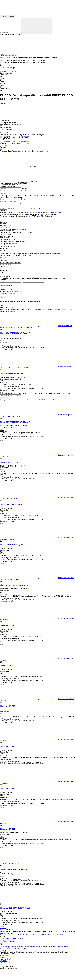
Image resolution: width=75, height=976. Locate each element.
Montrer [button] (14, 137)
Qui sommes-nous (6, 938)
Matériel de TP (38, 935)
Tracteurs (3, 935)
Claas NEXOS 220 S (9, 462)
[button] (37, 44)
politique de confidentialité (34, 212)
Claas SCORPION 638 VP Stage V (15, 333)
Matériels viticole (66, 935)
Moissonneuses (12, 935)
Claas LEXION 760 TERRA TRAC (14, 869)
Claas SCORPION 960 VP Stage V (15, 422)
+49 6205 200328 (23, 141)
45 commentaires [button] (6, 66)
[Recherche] (36, 26)
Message (23, 204)
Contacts (20, 938)
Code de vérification (37, 208)
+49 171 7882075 (23, 137)
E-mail (23, 199)
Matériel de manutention (51, 935)
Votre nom (24, 188)
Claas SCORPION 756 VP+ (11, 373)
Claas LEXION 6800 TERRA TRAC (15, 908)
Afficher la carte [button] (35, 166)
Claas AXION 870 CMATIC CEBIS (14, 585)
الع (1, 943)
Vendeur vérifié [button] (5, 120)
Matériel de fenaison (25, 935)
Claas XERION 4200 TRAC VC (13, 504)
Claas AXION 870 (7, 625)
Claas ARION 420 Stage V (11, 545)
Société (24, 191)
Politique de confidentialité (32, 947)
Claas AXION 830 (7, 666)
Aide (14, 938)
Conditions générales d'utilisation (11, 947)
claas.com (3, 145)
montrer (3, 297)
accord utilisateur (55, 212)
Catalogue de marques (18, 948)
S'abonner (4, 398)
